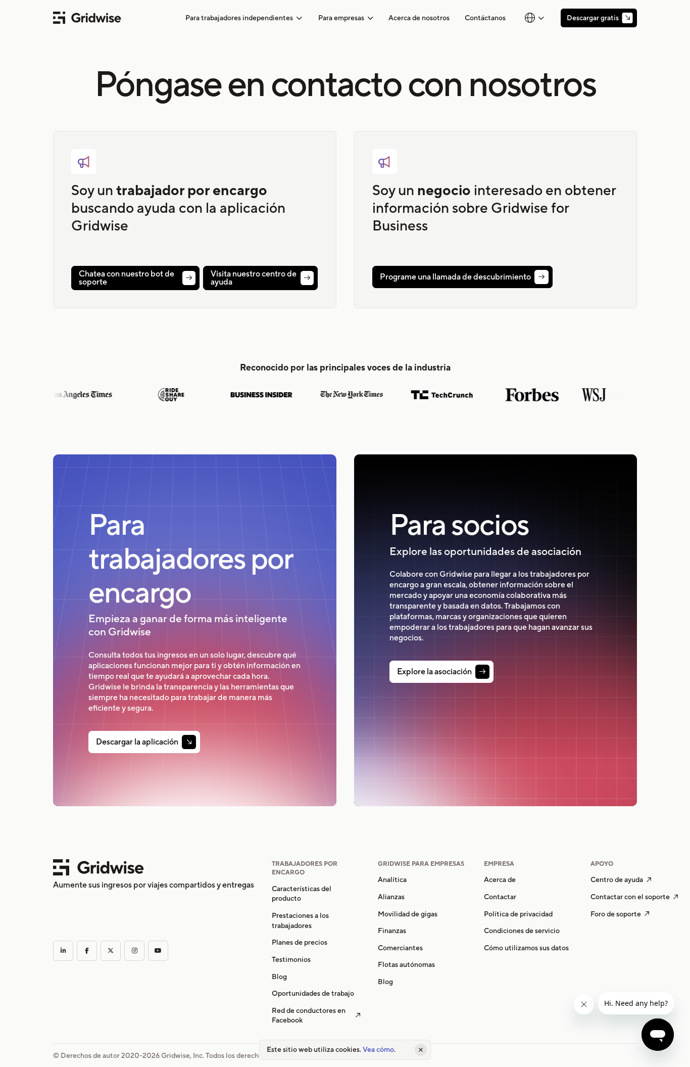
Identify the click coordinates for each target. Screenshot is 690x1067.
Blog (279, 976)
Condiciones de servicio (522, 930)
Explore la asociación (434, 672)
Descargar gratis (593, 17)
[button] (243, 18)
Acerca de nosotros (419, 17)
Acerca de (500, 879)
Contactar (500, 897)
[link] (419, 17)
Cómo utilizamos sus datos (526, 948)
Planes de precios (299, 942)
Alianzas (391, 897)
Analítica (392, 879)
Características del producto (301, 894)
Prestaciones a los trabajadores (300, 920)
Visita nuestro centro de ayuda (254, 278)
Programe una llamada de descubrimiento (455, 277)
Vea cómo (378, 1049)
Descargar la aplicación (137, 742)
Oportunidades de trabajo (313, 993)
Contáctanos (485, 17)
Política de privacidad (518, 914)
